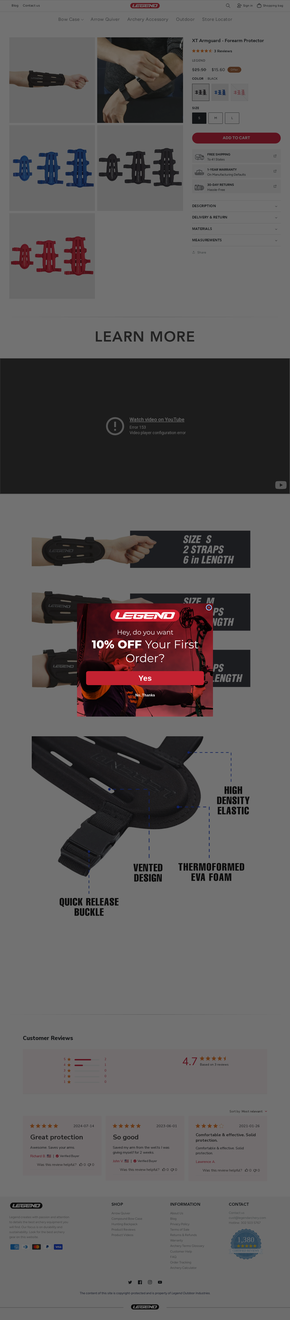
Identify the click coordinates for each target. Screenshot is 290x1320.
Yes (145, 678)
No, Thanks (145, 695)
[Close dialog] (209, 607)
